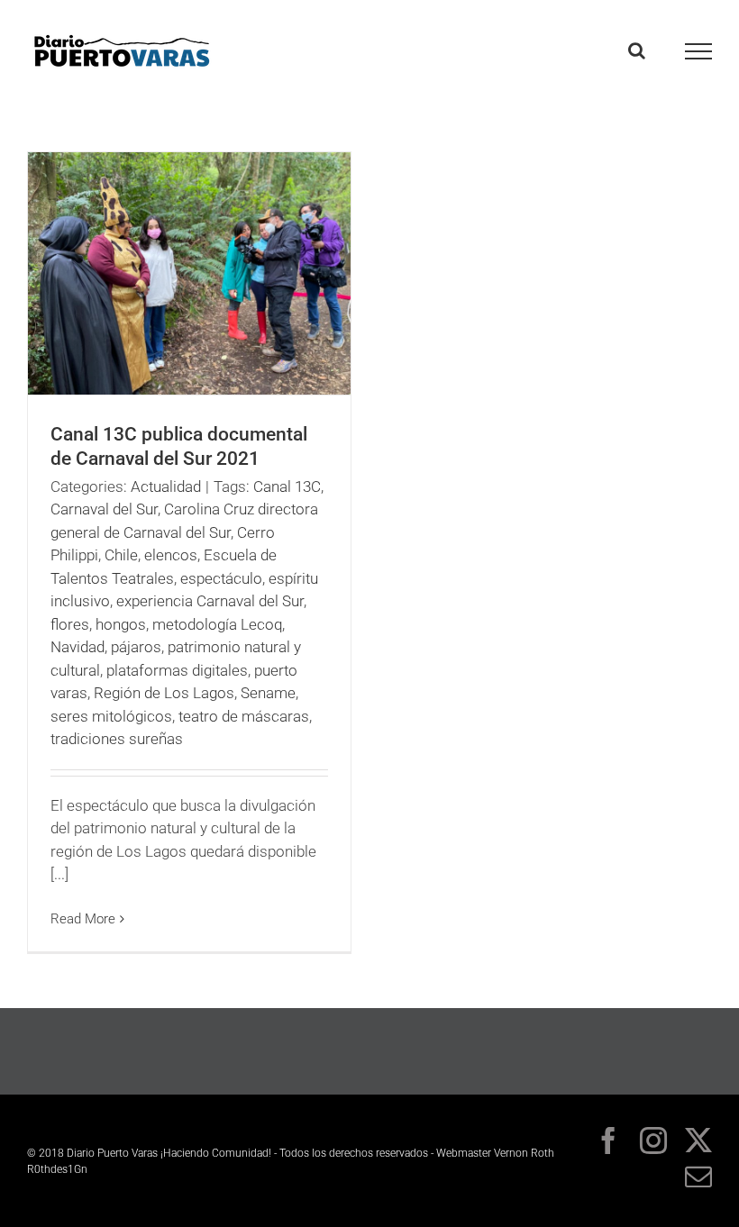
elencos (170, 555)
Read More (82, 919)
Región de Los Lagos (164, 693)
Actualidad (166, 486)
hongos (121, 624)
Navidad (77, 647)
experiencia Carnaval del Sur (210, 601)
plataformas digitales (177, 670)
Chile (121, 555)
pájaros (136, 647)
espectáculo (221, 578)
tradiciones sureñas (116, 739)
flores (69, 624)
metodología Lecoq (217, 624)
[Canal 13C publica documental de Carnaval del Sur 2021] (189, 273)
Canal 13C (287, 486)
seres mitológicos (111, 716)
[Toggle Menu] (699, 51)
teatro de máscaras (243, 716)
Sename (268, 693)
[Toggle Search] (636, 50)
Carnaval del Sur (104, 509)
